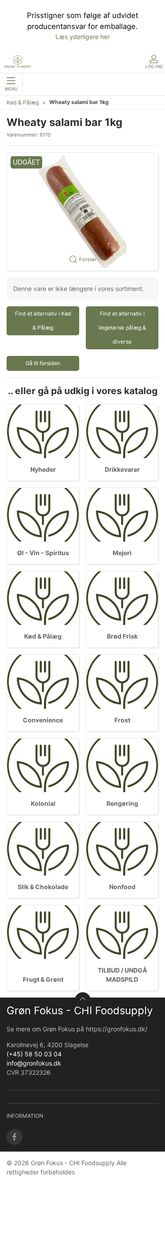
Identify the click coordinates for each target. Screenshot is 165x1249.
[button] (82, 211)
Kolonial (43, 803)
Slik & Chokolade (43, 886)
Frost (122, 720)
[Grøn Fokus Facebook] (14, 1137)
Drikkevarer (122, 469)
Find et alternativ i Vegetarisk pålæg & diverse (122, 327)
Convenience (43, 720)
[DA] (18, 62)
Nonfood (122, 886)
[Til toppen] (83, 1000)
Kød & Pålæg (23, 102)
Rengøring (122, 803)
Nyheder (43, 469)
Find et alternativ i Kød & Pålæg (43, 320)
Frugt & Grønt (43, 979)
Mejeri (122, 552)
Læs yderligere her (82, 36)
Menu (11, 88)
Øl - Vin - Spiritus (43, 552)
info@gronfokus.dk (34, 1063)
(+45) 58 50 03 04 (34, 1054)
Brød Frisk (122, 636)
